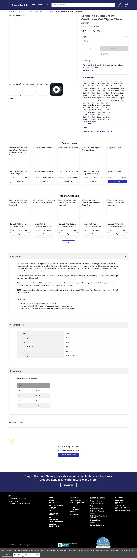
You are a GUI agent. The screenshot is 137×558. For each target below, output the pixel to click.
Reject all (17, 555)
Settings (7, 555)
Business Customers (74, 508)
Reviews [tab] (12, 422)
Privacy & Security (96, 501)
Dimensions (101, 131)
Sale (47, 5)
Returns (92, 522)
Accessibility (75, 514)
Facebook (120, 500)
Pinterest (120, 503)
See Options (20, 181)
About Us (52, 510)
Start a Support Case (77, 503)
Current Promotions (54, 525)
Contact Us (53, 508)
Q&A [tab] (21, 422)
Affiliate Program (56, 522)
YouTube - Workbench (124, 510)
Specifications (88, 131)
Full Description (88, 70)
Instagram (120, 505)
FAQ (91, 506)
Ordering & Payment (97, 511)
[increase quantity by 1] (97, 48)
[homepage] (18, 5)
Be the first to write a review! (69, 455)
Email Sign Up (68, 485)
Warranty (93, 513)
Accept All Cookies (32, 555)
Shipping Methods (96, 520)
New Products (54, 503)
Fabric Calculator (76, 500)
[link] (85, 90)
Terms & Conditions (97, 503)
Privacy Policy (24, 545)
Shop (33, 5)
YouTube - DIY (121, 508)
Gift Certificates (56, 505)
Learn (40, 5)
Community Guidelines (97, 525)
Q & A (110, 131)
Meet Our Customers (53, 518)
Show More (67, 243)
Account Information (97, 508)
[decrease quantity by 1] (83, 48)
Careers (73, 512)
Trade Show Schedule (53, 514)
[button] (15, 89)
